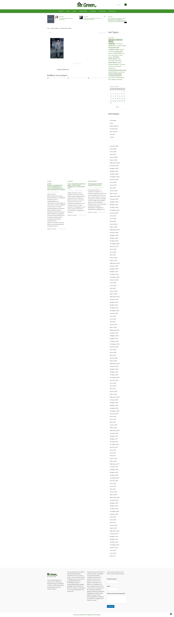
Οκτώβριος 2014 (114, 542)
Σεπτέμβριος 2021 (114, 310)
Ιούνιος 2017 (113, 453)
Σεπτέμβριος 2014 (114, 545)
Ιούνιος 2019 (113, 386)
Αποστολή (110, 606)
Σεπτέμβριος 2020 (114, 344)
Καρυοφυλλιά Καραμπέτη (113, 64)
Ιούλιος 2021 (113, 316)
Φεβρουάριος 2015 (114, 531)
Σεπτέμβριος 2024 (114, 210)
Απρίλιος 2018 (113, 425)
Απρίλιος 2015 (113, 525)
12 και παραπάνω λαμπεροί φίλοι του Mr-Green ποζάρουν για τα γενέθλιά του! (77, 186)
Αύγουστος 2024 (114, 213)
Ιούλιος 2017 (113, 450)
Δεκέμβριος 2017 (114, 436)
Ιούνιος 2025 (113, 185)
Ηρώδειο (120, 62)
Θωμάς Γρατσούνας (99, 187)
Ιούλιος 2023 (113, 249)
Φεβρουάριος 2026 (115, 163)
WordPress (82, 615)
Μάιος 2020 (113, 355)
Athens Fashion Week (115, 40)
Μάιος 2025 (113, 188)
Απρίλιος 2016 (113, 492)
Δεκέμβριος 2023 (114, 235)
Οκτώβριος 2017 (114, 441)
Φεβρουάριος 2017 (114, 464)
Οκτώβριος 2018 (114, 408)
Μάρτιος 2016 (113, 494)
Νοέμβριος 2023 (114, 238)
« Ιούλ (117, 107)
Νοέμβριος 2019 (114, 372)
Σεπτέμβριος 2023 (114, 243)
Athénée (111, 43)
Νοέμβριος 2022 (114, 271)
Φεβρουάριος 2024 (115, 229)
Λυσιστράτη (56, 192)
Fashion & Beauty (83, 11)
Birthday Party (120, 43)
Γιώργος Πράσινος (63, 69)
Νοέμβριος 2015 (114, 506)
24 (111, 101)
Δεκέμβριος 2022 (114, 269)
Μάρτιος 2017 (113, 461)
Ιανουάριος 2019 (114, 400)
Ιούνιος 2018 (113, 419)
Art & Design (93, 11)
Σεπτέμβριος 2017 (114, 444)
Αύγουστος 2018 (114, 414)
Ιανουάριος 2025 (114, 199)
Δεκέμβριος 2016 (114, 469)
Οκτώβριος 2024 (114, 207)
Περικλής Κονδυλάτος (113, 72)
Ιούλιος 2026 (113, 149)
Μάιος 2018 (113, 422)
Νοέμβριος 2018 (114, 405)
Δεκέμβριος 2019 (114, 369)
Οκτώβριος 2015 (114, 508)
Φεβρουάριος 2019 (114, 397)
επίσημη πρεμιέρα (120, 77)
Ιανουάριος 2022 (114, 299)
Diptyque (120, 45)
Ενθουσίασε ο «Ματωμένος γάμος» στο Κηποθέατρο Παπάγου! (92, 19)
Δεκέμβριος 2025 (114, 168)
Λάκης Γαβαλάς (122, 64)
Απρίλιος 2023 (113, 257)
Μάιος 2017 (113, 455)
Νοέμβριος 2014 (114, 539)
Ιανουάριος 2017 (114, 467)
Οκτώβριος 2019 (114, 374)
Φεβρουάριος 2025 (115, 196)
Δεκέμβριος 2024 (114, 202)
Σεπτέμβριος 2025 (114, 177)
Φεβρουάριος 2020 (115, 363)
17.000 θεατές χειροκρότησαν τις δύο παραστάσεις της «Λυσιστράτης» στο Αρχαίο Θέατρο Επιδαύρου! (56, 186)
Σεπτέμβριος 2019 (114, 377)
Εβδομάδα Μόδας (118, 60)
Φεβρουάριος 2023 (115, 263)
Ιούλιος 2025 (113, 182)
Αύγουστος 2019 (114, 380)
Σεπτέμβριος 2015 (114, 511)
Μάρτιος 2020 (113, 361)
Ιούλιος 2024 (113, 216)
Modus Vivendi (118, 51)
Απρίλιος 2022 (113, 291)
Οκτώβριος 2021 (114, 308)
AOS (109, 37)
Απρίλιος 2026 (113, 157)
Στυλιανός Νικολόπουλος (115, 75)
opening (109, 55)
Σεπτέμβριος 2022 (114, 277)
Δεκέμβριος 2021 (114, 302)
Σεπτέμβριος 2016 (114, 478)
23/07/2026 (91, 187)
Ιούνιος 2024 (113, 218)
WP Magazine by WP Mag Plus (93, 615)
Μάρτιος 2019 (113, 394)
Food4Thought (102, 11)
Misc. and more (112, 11)
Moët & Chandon (118, 53)
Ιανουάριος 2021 (114, 333)
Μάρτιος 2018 (113, 427)
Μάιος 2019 (113, 388)
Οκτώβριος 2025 (114, 174)
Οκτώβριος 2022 (114, 274)
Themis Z (110, 57)
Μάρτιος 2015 (113, 528)
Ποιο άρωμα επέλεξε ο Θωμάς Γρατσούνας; (66, 19)
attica (116, 43)
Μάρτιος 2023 (113, 260)
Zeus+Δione (116, 57)
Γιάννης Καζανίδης (111, 60)
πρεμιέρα (113, 79)
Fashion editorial (112, 47)
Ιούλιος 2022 (113, 282)
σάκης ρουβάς (119, 79)
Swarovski (121, 55)
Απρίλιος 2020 (113, 358)
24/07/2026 (70, 190)
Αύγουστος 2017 (114, 447)
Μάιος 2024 (113, 221)
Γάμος (119, 58)
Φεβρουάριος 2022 (115, 296)
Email (108, 586)
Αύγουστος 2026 (114, 146)
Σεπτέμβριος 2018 (114, 411)
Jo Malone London (113, 49)
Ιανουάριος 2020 (114, 366)
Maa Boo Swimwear (111, 51)
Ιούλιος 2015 (113, 517)
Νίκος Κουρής (118, 66)
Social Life (61, 11)
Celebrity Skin (111, 45)
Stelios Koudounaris (115, 55)
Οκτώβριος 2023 (114, 241)
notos (123, 53)
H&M (118, 47)
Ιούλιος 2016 (113, 483)
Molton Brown (110, 53)
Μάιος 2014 (113, 556)
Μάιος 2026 (113, 154)
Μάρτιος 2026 (113, 160)
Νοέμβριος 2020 (114, 338)
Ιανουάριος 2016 (114, 500)
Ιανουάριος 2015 (114, 533)
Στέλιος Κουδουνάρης (115, 74)
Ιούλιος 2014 (113, 550)
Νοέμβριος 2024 (114, 204)
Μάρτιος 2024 (113, 227)
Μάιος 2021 (113, 322)
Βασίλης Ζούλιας (112, 58)
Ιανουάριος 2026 (114, 165)
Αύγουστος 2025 (114, 179)
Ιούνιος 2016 (113, 486)
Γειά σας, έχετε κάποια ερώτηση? (116, 593)
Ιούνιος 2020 (113, 352)
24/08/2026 (50, 192)
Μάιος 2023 (113, 255)
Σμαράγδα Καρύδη (121, 72)
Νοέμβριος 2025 (114, 171)
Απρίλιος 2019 (113, 391)
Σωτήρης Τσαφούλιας (112, 77)
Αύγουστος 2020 (114, 347)
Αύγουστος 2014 (114, 547)
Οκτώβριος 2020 (114, 341)
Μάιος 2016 (113, 489)
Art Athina (112, 37)
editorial (124, 45)
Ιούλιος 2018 (113, 416)
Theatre (74, 11)
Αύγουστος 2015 (114, 514)
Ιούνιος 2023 (113, 252)
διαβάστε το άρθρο (51, 228)
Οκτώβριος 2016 (114, 475)
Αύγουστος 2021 (114, 313)
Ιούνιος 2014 (113, 553)
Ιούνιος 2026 (113, 151)
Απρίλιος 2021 (113, 324)
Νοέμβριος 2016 (114, 472)
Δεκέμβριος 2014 (114, 536)
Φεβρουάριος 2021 (114, 330)
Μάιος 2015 (113, 522)
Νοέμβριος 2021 (114, 305)
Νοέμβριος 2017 (114, 439)
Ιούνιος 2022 (113, 285)
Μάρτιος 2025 (113, 193)
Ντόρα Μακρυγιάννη (111, 68)
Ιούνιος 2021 (113, 319)
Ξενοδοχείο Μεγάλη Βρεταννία (117, 70)
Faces (68, 11)
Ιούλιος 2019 (113, 383)
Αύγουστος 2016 (114, 480)
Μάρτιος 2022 (113, 294)
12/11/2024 (50, 32)
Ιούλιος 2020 (113, 349)
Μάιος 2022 (113, 288)
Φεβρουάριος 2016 (114, 497)
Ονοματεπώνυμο (112, 579)
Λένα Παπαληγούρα (111, 66)
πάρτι (109, 79)
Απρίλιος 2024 (113, 224)
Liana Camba (122, 49)
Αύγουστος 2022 (114, 280)
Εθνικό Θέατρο (112, 62)
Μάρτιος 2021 (113, 327)
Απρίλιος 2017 (113, 458)
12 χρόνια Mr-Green (78, 190)
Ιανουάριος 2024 (114, 232)
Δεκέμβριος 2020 (114, 335)
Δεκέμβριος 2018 (114, 402)
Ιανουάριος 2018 (114, 433)
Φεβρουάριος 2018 (114, 430)
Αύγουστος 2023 (114, 246)
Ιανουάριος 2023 (114, 266)
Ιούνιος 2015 (113, 519)
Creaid (117, 45)
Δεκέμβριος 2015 (114, 503)
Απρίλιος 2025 (113, 190)
